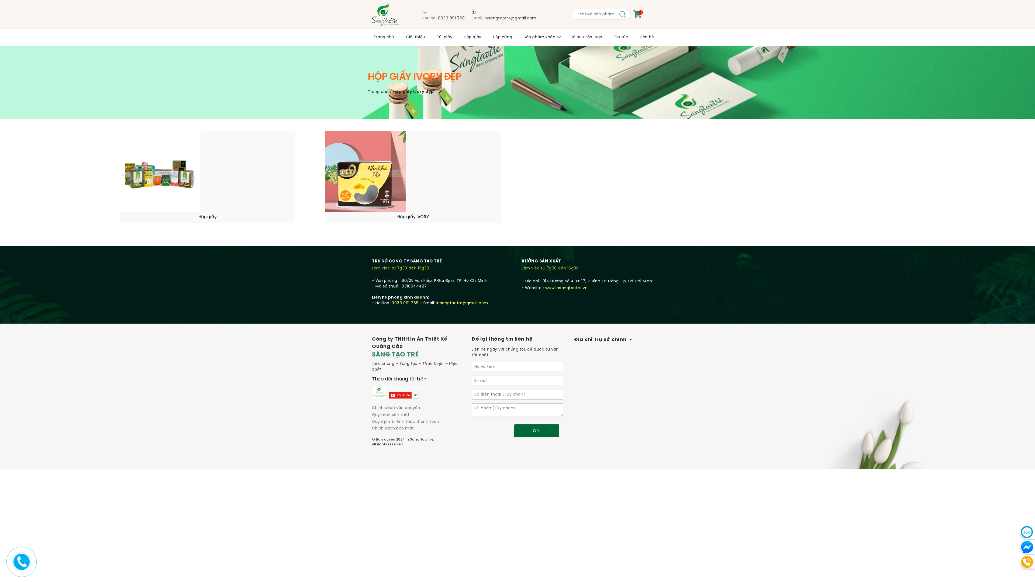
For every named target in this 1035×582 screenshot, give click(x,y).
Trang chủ (378, 92)
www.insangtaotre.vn (566, 288)
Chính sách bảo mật (393, 429)
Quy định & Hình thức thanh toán (405, 422)
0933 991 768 (451, 18)
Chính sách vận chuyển (396, 408)
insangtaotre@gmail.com (510, 18)
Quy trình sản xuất (390, 415)
